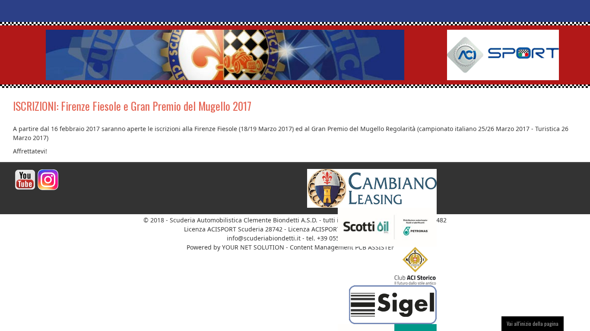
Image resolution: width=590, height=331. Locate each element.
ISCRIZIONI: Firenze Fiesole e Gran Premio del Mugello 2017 (132, 106)
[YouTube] (25, 179)
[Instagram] (48, 179)
